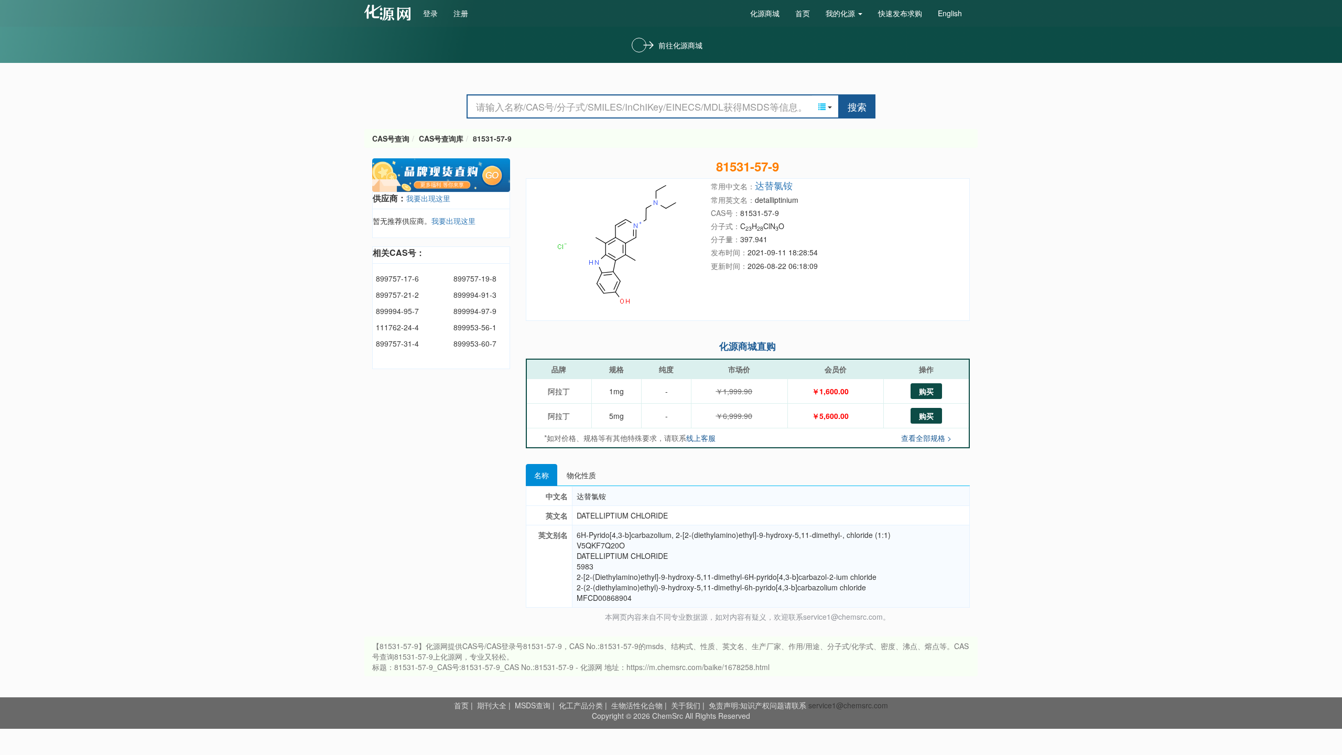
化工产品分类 (581, 705)
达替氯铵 (774, 185)
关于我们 (685, 705)
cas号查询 (389, 12)
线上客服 (701, 438)
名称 (541, 475)
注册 (460, 13)
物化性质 (581, 475)
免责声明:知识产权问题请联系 (758, 705)
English (950, 13)
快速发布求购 (900, 13)
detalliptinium (776, 200)
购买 (926, 391)
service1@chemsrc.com (848, 705)
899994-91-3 (474, 294)
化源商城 (765, 13)
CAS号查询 (390, 138)
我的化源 (841, 13)
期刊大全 (491, 705)
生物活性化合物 (637, 705)
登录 (430, 13)
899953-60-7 (474, 343)
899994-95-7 (397, 311)
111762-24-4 (397, 327)
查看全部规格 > (926, 438)
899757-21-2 (397, 294)
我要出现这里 (428, 198)
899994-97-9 (474, 311)
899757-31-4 (397, 343)
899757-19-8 (474, 278)
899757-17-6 (397, 278)
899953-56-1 (474, 327)
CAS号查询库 (441, 138)
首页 (802, 13)
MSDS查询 (532, 705)
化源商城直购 (747, 346)
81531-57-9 (492, 138)
